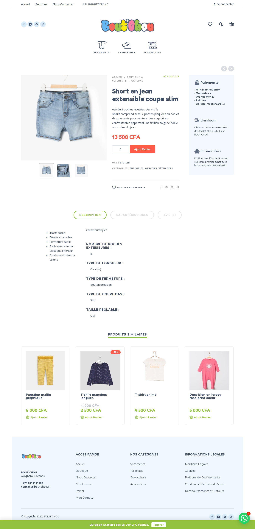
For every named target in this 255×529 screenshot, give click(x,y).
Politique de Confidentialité (202, 477)
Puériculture (138, 477)
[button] (221, 24)
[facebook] (24, 24)
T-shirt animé (146, 395)
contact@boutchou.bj (35, 486)
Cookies (190, 470)
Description (90, 215)
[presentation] (28, 117)
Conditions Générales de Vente (205, 484)
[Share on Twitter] (171, 187)
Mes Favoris (83, 484)
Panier (80, 491)
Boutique (41, 4)
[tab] (90, 216)
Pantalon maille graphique (38, 396)
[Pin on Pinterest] (176, 187)
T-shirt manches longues (93, 396)
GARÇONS (137, 80)
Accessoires (138, 484)
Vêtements (119, 80)
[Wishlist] (210, 24)
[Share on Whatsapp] (165, 187)
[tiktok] (43, 24)
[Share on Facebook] (160, 187)
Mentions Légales (196, 464)
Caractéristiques (132, 215)
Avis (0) (170, 215)
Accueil (25, 4)
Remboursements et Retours (204, 491)
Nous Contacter (63, 4)
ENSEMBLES (137, 168)
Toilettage (136, 470)
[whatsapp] (36, 24)
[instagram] (30, 24)
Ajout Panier (142, 149)
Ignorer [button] (159, 524)
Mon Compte (84, 497)
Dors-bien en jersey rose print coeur (205, 396)
